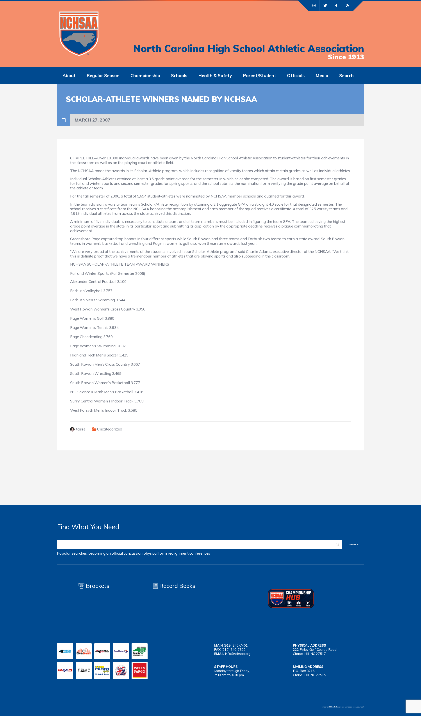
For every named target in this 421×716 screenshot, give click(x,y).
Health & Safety (215, 75)
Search (346, 75)
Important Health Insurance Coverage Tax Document (343, 707)
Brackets (96, 585)
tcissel (81, 429)
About (69, 75)
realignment (178, 553)
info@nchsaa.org (237, 654)
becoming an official (105, 553)
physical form (155, 553)
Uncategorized (109, 429)
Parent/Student (259, 75)
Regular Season (103, 75)
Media (322, 75)
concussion (133, 553)
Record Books (176, 585)
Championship (145, 75)
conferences (199, 553)
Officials (296, 75)
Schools (179, 75)
